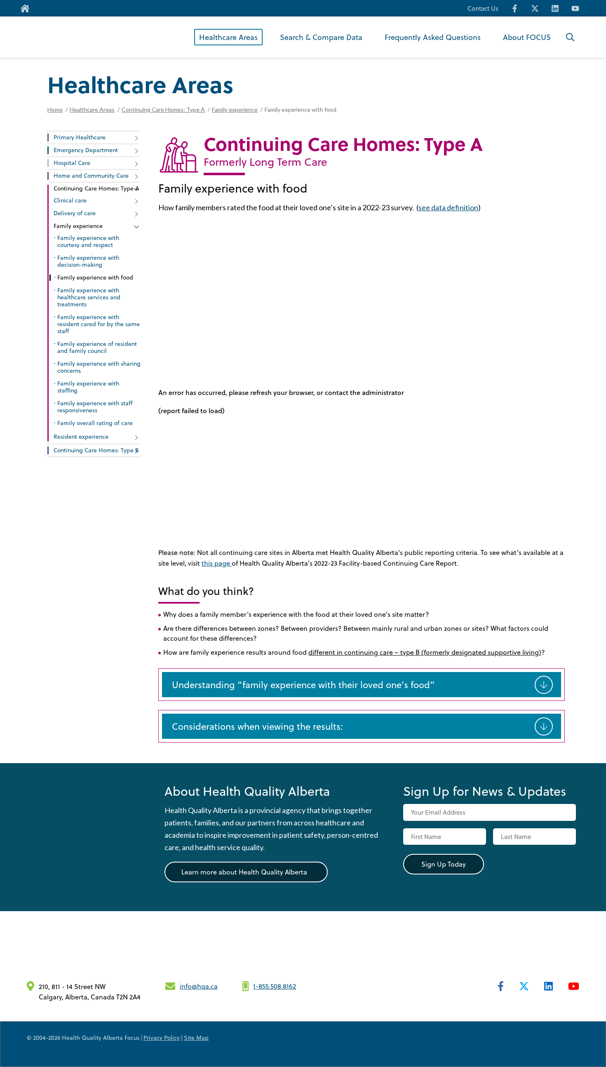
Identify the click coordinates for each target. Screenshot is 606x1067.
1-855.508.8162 (274, 986)
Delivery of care (75, 212)
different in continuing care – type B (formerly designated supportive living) (424, 652)
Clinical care (70, 200)
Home (55, 109)
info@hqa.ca (199, 986)
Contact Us (482, 8)
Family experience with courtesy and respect (88, 241)
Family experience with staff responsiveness (94, 407)
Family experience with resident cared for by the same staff (98, 323)
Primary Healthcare (80, 137)
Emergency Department (86, 149)
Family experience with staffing (88, 387)
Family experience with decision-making (88, 261)
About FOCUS (527, 36)
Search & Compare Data (321, 36)
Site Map (196, 1037)
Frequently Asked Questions (433, 36)
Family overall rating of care (95, 422)
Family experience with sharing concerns (99, 367)
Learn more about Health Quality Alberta (244, 872)
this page (217, 563)
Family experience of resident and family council (97, 347)
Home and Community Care (91, 175)
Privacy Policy (161, 1037)
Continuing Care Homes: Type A (163, 109)
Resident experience (81, 436)
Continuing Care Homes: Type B (96, 450)
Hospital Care (72, 162)
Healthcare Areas (228, 36)
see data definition (448, 207)
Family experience (235, 109)
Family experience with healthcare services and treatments (88, 297)
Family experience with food (95, 277)
